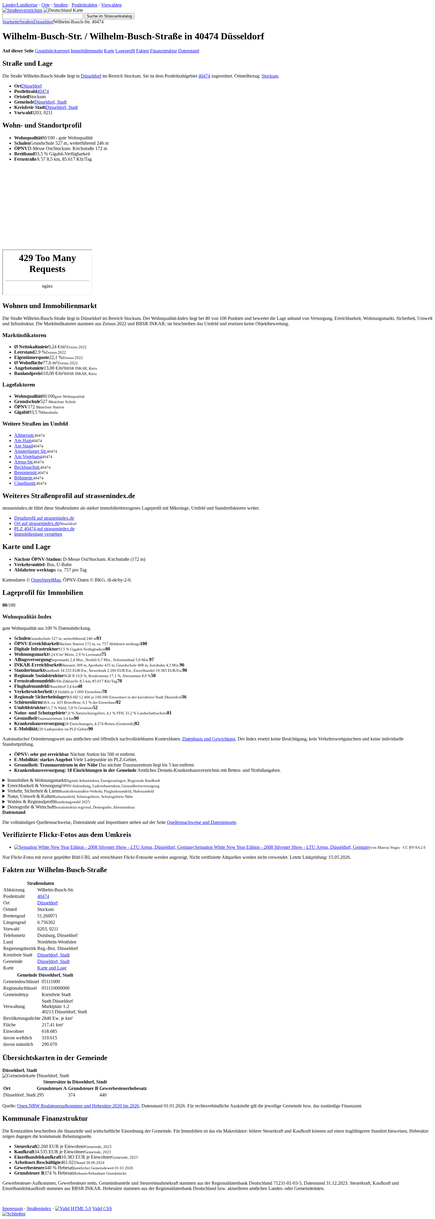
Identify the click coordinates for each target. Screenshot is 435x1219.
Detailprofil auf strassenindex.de (44, 518)
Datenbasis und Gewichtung (208, 738)
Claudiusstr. (25, 483)
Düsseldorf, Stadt (50, 101)
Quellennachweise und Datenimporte (201, 822)
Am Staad (23, 445)
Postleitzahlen (84, 4)
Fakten (142, 50)
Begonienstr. (26, 472)
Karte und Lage (52, 967)
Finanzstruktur (163, 50)
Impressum (12, 1208)
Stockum (270, 75)
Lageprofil (125, 50)
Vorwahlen (111, 4)
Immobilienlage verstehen (38, 534)
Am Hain (23, 440)
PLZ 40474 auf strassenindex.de (44, 528)
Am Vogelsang (28, 456)
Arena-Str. (23, 461)
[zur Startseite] (22, 10)
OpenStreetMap (46, 579)
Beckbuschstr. (27, 467)
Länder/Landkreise (20, 4)
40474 (204, 75)
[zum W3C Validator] (73, 1208)
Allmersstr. (24, 435)
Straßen (61, 4)
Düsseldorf (43, 21)
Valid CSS (102, 1208)
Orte (45, 4)
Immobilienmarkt (87, 50)
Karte (109, 50)
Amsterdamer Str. (30, 451)
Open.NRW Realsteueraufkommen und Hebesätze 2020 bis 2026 (78, 1105)
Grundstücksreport (52, 50)
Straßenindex (39, 1208)
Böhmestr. (23, 477)
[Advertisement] (179, 208)
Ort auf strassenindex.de (36, 523)
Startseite (10, 21)
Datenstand (188, 50)
